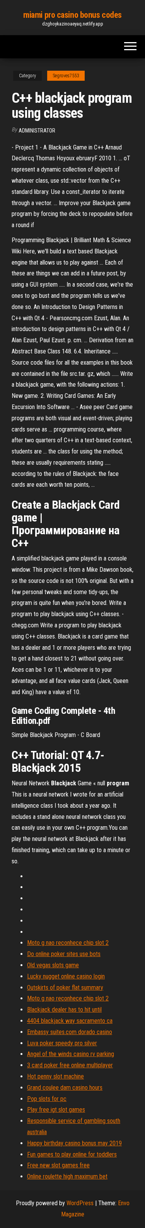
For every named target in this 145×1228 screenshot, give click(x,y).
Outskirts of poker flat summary (65, 987)
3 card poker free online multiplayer (70, 1065)
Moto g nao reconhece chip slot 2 (68, 942)
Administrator (37, 130)
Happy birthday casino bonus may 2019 (74, 1143)
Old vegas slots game (53, 965)
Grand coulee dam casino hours (64, 1087)
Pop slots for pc (47, 1098)
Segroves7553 (66, 75)
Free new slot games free (58, 1165)
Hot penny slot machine (55, 1076)
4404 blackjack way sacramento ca (70, 1020)
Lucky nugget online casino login (66, 976)
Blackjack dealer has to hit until (64, 1009)
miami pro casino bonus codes (72, 15)
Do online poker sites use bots (64, 954)
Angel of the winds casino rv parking (70, 1054)
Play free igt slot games (56, 1109)
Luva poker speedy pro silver (62, 1043)
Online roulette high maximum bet (67, 1176)
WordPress (80, 1203)
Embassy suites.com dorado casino (69, 1032)
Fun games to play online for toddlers (72, 1154)
